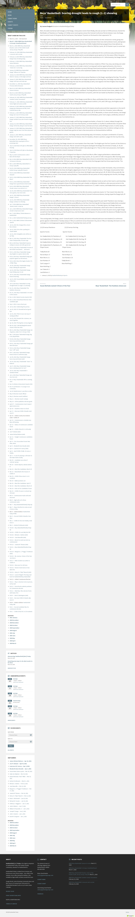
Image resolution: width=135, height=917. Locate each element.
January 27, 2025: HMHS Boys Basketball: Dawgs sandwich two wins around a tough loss (21, 119)
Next (124, 283)
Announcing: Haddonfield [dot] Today (19, 656)
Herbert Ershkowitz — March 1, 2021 (19, 781)
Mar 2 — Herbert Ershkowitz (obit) (19, 525)
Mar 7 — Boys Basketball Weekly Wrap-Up (21, 504)
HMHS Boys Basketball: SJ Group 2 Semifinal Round (83, 868)
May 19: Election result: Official (18, 394)
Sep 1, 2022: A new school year (18, 304)
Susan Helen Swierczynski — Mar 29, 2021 (21, 771)
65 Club (15, 679)
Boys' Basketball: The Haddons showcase (111, 286)
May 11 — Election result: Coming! (19, 399)
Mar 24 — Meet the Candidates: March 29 (21, 469)
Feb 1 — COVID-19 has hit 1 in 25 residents (21, 611)
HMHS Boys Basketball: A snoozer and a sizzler (81, 882)
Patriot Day (16, 700)
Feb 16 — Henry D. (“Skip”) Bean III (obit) (20, 572)
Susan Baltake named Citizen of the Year (55, 286)
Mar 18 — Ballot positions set (17, 481)
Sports (65, 275)
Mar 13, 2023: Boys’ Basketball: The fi (20, 238)
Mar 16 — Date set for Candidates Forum (21, 488)
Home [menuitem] (10, 12)
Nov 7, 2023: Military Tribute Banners (20, 213)
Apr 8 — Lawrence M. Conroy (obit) (19, 448)
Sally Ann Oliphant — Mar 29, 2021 (19, 774)
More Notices (12, 668)
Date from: (11, 732)
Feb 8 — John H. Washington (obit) (19, 595)
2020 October (14, 625)
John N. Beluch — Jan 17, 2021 (18, 806)
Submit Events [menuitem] (13, 25)
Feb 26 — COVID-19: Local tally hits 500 (20, 532)
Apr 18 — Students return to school (19, 408)
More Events (11, 720)
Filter (11, 746)
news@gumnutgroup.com (45, 875)
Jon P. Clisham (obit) (15, 432)
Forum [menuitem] (10, 28)
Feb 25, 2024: (13, 168)
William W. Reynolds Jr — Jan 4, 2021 (19, 809)
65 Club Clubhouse (19, 682)
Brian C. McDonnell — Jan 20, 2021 (19, 798)
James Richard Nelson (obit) (17, 434)
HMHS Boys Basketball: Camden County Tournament (83, 877)
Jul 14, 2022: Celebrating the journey (19, 307)
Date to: (10, 738)
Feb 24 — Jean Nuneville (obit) (18, 537)
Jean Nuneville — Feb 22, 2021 (18, 786)
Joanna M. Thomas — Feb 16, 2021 (19, 793)
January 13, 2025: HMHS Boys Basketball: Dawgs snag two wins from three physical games (21, 130)
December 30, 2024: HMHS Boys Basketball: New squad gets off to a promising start (19, 141)
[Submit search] (127, 4)
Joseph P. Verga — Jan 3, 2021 (18, 811)
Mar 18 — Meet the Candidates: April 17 (20, 483)
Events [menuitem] (10, 22)
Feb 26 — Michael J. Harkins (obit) (19, 535)
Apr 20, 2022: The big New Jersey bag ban (21, 323)
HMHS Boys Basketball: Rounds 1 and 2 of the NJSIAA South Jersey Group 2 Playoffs (81, 873)
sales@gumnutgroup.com (45, 889)
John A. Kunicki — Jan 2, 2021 (17, 814)
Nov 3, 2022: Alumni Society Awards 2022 (21, 297)
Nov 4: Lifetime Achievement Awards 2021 (21, 384)
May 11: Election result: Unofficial (18, 396)
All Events (11, 750)
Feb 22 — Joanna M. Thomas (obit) (19, 544)
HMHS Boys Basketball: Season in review (80, 863)
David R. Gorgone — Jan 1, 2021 (18, 816)
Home (41, 18)
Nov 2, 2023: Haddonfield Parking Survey (21, 218)
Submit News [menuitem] (12, 18)
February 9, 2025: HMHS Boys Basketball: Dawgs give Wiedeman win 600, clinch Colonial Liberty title (21, 108)
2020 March (13, 643)
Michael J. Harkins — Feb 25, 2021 (19, 783)
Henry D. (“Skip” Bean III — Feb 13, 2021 (20, 796)
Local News (48, 18)
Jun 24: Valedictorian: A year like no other (21, 391)
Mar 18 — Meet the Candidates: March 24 (21, 486)
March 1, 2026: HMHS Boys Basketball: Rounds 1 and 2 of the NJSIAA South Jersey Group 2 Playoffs (20, 48)
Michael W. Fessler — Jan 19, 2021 (19, 801)
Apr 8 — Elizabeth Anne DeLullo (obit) (20, 446)
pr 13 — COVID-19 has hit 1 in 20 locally (20, 429)
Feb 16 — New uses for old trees (18, 565)
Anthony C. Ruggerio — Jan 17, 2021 (19, 803)
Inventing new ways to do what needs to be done (20, 662)
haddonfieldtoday (57, 275)
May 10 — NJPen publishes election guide (21, 401)
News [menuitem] (10, 15)
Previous (43, 283)
